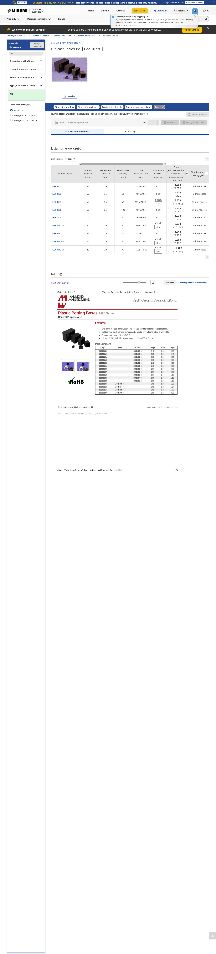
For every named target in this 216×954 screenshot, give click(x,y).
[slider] (138, 282)
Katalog (71, 96)
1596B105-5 (57, 202)
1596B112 (56, 233)
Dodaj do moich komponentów (73, 122)
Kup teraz (171, 122)
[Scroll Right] (165, 164)
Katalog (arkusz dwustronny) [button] (193, 282)
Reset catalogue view (60, 282)
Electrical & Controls (40, 35)
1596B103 (56, 186)
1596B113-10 (58, 249)
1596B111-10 (58, 225)
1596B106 (56, 209)
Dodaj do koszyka (195, 122)
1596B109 (56, 217)
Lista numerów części (79, 131)
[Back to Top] (212, 935)
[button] (194, 2)
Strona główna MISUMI (17, 35)
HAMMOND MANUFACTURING (64, 43)
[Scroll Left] (80, 164)
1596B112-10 (58, 241)
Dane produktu (199, 114)
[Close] (195, 16)
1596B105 (56, 193)
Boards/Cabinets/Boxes (87, 35)
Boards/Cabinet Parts (63, 35)
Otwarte (170, 282)
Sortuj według (187, 173)
